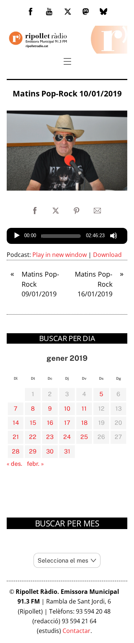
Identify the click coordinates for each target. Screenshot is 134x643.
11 (84, 408)
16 (50, 422)
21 (16, 436)
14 (16, 422)
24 (67, 436)
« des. (14, 463)
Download (107, 255)
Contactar (76, 631)
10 (67, 408)
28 (15, 451)
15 (33, 422)
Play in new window (59, 255)
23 (50, 436)
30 (50, 451)
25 (84, 436)
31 (67, 451)
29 (32, 451)
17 (67, 422)
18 (84, 422)
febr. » (35, 463)
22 (32, 436)
